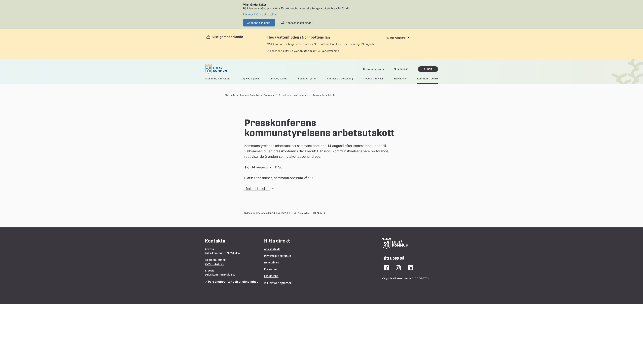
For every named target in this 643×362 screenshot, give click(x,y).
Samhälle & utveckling (340, 78)
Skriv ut (321, 213)
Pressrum (269, 95)
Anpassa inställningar (299, 22)
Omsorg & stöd (278, 78)
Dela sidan (303, 213)
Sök (429, 69)
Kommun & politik (427, 78)
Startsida (230, 95)
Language (402, 69)
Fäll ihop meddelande (396, 38)
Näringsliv (400, 78)
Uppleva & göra (250, 78)
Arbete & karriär (373, 78)
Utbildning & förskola (217, 78)
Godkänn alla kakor (259, 22)
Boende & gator (307, 78)
